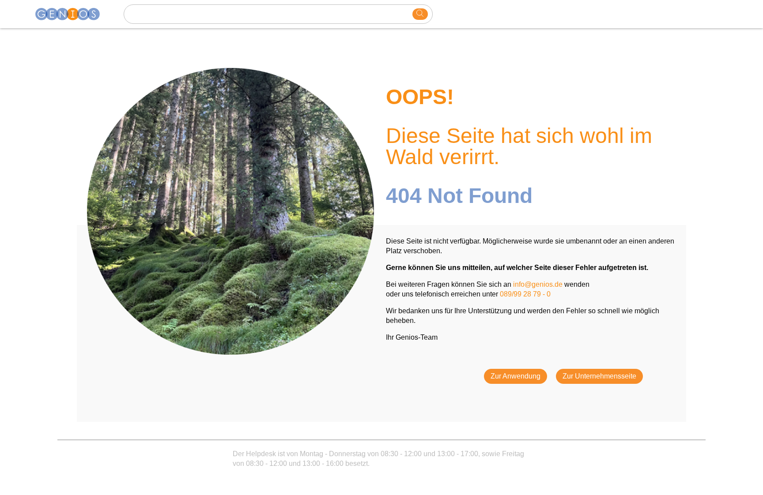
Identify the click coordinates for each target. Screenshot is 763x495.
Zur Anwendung (515, 376)
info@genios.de (538, 284)
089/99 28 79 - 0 (525, 294)
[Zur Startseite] (72, 14)
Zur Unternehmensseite (599, 376)
